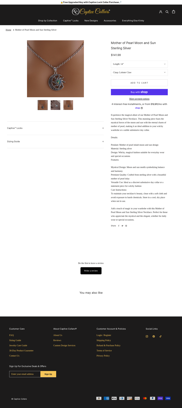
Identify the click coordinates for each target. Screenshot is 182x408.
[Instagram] (147, 336)
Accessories (110, 20)
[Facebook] (119, 226)
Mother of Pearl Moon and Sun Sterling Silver (35, 30)
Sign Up (48, 374)
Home (8, 30)
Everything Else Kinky (133, 20)
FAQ (11, 335)
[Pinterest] (126, 226)
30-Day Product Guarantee (21, 350)
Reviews (57, 340)
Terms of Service (104, 350)
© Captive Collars (19, 399)
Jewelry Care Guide (18, 345)
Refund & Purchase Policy (108, 345)
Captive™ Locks (70, 20)
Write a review (91, 270)
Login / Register (104, 335)
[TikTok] (160, 336)
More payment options (139, 99)
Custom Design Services (64, 345)
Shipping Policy (104, 340)
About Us (57, 335)
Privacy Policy (103, 355)
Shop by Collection (47, 20)
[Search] (167, 11)
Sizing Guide (13, 141)
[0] (173, 11)
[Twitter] (122, 226)
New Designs (91, 20)
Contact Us (14, 355)
